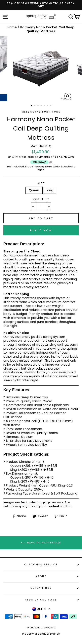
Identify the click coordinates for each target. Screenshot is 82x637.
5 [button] (45, 106)
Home (13, 27)
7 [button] (51, 106)
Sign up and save (41, 599)
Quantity (41, 199)
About (41, 576)
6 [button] (48, 106)
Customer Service (41, 564)
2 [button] (35, 106)
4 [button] (42, 106)
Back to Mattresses (43, 542)
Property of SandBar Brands (41, 633)
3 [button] (38, 106)
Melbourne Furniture (41, 111)
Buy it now (41, 230)
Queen (34, 190)
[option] (41, 5)
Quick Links (41, 588)
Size (41, 183)
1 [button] (32, 106)
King (50, 190)
